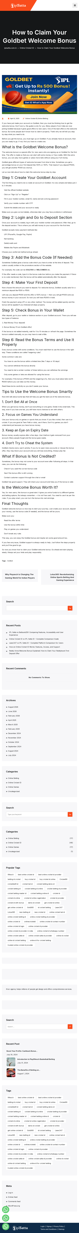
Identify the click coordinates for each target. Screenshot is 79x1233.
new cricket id (39, 912)
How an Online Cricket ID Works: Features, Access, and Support (34, 647)
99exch (11, 875)
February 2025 (14, 729)
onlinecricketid (29, 922)
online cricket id (14, 922)
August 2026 (13, 707)
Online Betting (43, 118)
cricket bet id (28, 884)
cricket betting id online (34, 889)
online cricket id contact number (52, 922)
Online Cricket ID (31, 118)
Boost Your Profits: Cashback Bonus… (22, 1051)
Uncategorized (14, 791)
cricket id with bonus (16, 903)
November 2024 (14, 738)
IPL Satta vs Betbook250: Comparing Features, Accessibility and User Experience (36, 633)
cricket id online (14, 898)
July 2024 (12, 755)
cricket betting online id (40, 893)
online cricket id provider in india (20, 931)
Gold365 (30, 907)
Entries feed (12, 1197)
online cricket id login (16, 926)
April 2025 (12, 720)
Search (10, 601)
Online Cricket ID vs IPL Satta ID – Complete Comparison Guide (34, 639)
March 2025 (13, 725)
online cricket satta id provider (40, 936)
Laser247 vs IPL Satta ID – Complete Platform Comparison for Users (36, 643)
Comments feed (14, 1201)
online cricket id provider (38, 926)
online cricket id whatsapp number (50, 931)
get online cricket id (15, 907)
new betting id (24, 912)
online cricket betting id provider (42, 917)
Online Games (13, 787)
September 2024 (14, 747)
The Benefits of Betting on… (28, 1070)
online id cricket (62, 936)
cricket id (56, 893)
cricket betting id (14, 889)
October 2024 (13, 742)
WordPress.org (14, 1206)
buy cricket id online (47, 879)
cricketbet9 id (13, 884)
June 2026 (12, 711)
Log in (10, 1193)
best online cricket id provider (49, 875)
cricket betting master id (17, 893)
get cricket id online (51, 903)
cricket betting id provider (57, 889)
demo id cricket (34, 903)
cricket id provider (57, 898)
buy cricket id (30, 879)
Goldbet (36, 123)
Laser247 (58, 907)
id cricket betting (44, 907)
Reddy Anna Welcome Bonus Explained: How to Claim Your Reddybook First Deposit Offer (39, 652)
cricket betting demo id (45, 884)
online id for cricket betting (40, 940)
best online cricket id (26, 875)
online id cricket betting (17, 940)
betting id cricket (14, 879)
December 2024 (14, 733)
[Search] (70, 1026)
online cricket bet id (57, 912)
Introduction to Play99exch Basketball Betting (36, 1059)
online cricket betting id (17, 917)
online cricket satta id (16, 936)
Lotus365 (11, 912)
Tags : (4, 561)
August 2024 (13, 751)
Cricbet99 (63, 879)
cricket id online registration (35, 898)
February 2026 (14, 716)
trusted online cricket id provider (20, 945)
